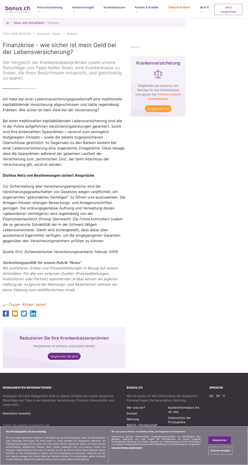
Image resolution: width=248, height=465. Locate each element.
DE (211, 396)
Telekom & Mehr (179, 7)
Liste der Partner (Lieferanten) (126, 447)
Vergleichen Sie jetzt (64, 356)
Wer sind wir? (136, 407)
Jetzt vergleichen (228, 9)
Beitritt (131, 425)
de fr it (204, 7)
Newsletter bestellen (17, 413)
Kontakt (132, 413)
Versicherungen (83, 7)
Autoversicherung (49, 7)
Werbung (133, 419)
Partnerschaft (148, 425)
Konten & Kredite (146, 7)
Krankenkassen (114, 7)
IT (224, 396)
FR (218, 396)
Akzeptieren (220, 440)
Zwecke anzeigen (220, 450)
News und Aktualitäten (29, 23)
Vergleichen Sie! (158, 109)
